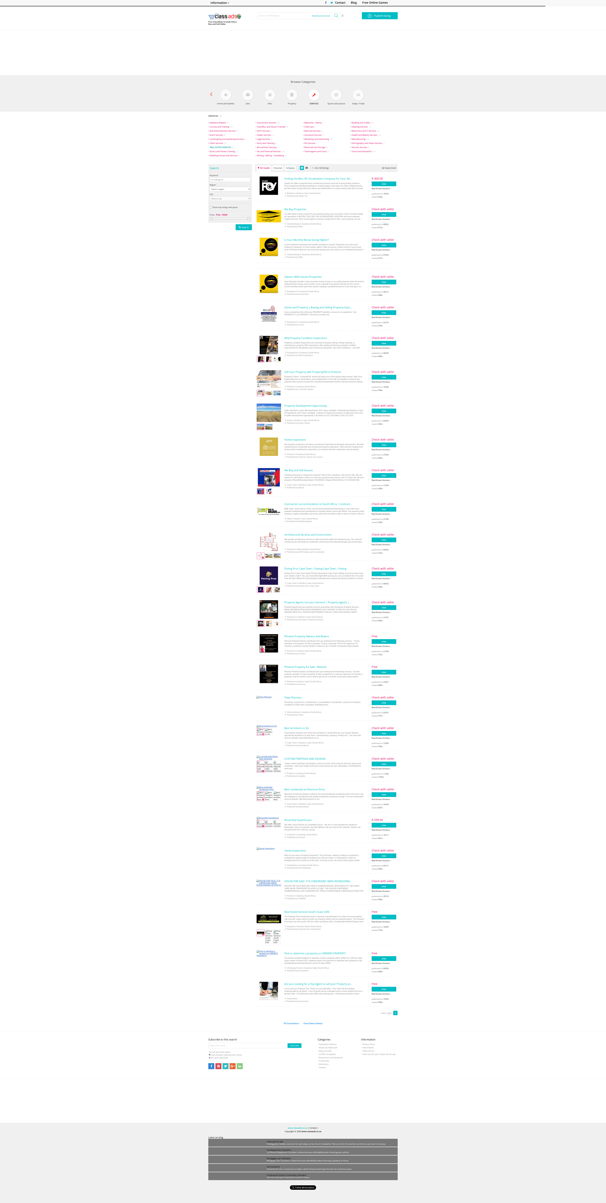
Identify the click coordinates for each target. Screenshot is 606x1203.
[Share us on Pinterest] (218, 1066)
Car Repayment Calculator (279, 1150)
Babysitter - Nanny (313, 122)
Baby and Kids (325, 1051)
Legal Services (264, 139)
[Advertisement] (303, 52)
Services (213, 115)
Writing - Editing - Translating (271, 155)
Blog (354, 2)
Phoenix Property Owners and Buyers (306, 636)
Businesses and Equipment (331, 1058)
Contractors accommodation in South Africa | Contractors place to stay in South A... (318, 504)
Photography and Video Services (368, 143)
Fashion (322, 1067)
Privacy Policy (369, 1044)
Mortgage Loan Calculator (279, 1158)
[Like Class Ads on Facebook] (325, 2)
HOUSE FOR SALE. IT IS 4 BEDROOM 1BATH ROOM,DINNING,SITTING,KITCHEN (318, 881)
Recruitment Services (268, 147)
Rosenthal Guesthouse (298, 820)
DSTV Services (264, 130)
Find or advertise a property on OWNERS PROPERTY (315, 953)
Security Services (361, 147)
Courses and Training (221, 126)
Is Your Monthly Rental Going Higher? (306, 239)
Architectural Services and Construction (308, 534)
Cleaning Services (361, 126)
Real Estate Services (222, 147)
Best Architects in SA (296, 728)
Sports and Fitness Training (224, 151)
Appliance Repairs (219, 122)
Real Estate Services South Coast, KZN (306, 911)
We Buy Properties (295, 209)
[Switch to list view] (302, 168)
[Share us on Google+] (233, 1066)
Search (245, 227)
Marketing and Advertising (318, 139)
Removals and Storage (316, 147)
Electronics (324, 1064)
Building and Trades (363, 122)
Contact (340, 2)
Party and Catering (267, 143)
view (384, 183)
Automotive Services (268, 122)
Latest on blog (215, 1137)
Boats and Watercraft (328, 1048)
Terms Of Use (368, 1051)
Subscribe (294, 1045)
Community (324, 1061)
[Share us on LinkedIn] (240, 1066)
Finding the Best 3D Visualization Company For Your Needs (318, 178)
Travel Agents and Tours (316, 151)
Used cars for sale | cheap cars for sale (379, 1054)
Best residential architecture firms (304, 789)
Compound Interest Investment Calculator (287, 1175)
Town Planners (293, 697)
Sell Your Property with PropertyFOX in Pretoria (312, 372)
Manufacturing (360, 139)
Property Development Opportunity (305, 405)
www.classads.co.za (297, 1127)
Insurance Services (314, 135)
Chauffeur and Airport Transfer (272, 126)
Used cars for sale (275, 1141)
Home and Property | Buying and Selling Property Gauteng (318, 307)
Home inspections (295, 439)
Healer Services (265, 135)
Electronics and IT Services (366, 130)
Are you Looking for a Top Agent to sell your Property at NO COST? (318, 984)
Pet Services (311, 143)
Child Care (309, 126)
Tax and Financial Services (270, 151)
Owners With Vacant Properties (303, 276)
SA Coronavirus (291, 1023)
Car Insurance (273, 1166)
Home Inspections (295, 850)
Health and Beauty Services (366, 135)
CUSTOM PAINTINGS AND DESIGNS (305, 758)
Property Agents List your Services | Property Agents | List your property (318, 602)
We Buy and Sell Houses (298, 470)
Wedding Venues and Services (225, 155)
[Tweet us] (226, 1066)
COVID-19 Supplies (327, 1054)
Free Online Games (375, 2)
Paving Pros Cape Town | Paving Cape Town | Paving (315, 568)
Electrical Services (313, 130)
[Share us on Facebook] (211, 1066)
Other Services (218, 143)
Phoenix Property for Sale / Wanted (305, 666)
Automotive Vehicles (327, 1044)
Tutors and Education (363, 151)
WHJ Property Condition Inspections (305, 338)
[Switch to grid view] (307, 168)
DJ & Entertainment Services (224, 130)
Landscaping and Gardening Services (228, 139)
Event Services (218, 135)
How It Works (368, 1048)
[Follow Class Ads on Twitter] (330, 2)
